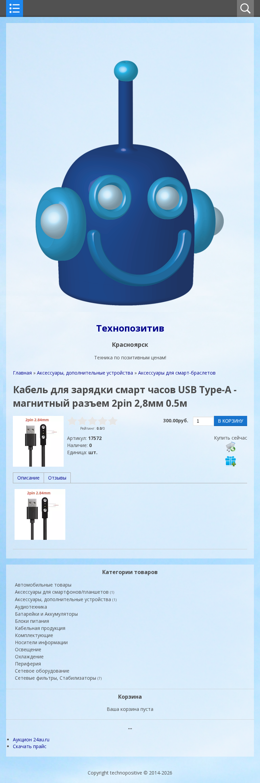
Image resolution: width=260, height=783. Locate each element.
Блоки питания (32, 621)
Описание (28, 477)
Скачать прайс (29, 746)
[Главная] (130, 311)
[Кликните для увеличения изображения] (38, 441)
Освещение (28, 649)
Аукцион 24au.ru (31, 739)
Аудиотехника (31, 607)
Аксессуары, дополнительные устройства (65, 599)
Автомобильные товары (43, 584)
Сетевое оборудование (42, 671)
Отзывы (57, 477)
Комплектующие (34, 635)
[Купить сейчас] (230, 446)
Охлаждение (29, 656)
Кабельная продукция (40, 628)
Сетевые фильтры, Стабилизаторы (58, 678)
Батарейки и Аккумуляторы (46, 614)
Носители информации (41, 642)
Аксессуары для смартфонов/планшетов (64, 592)
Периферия (28, 663)
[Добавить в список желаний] (230, 461)
